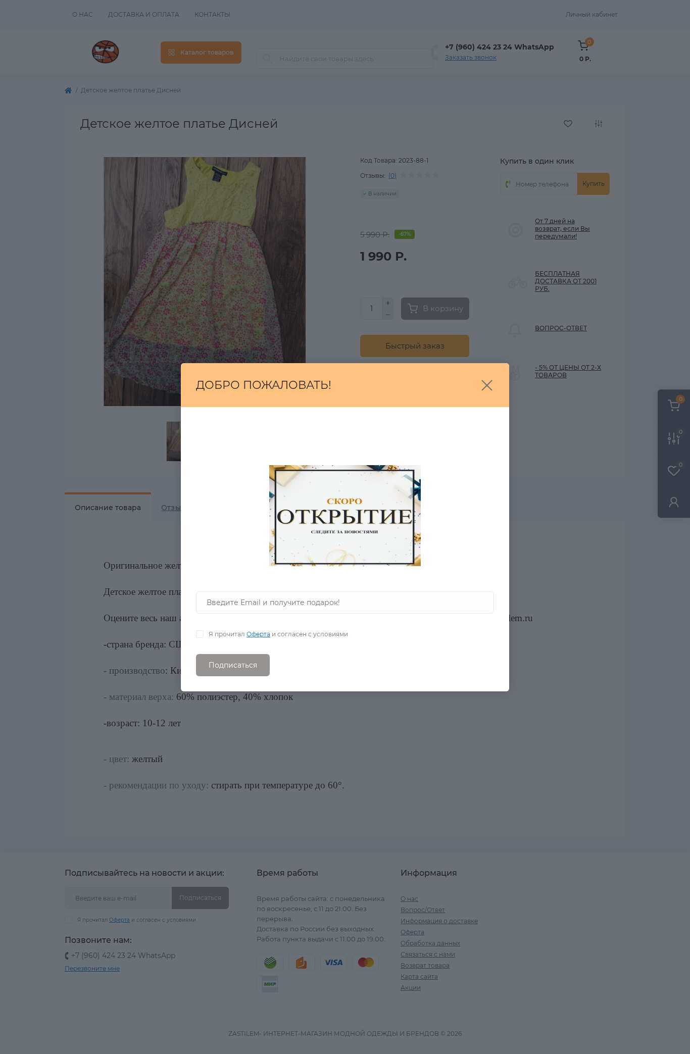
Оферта (258, 634)
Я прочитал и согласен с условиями (278, 634)
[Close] (487, 385)
